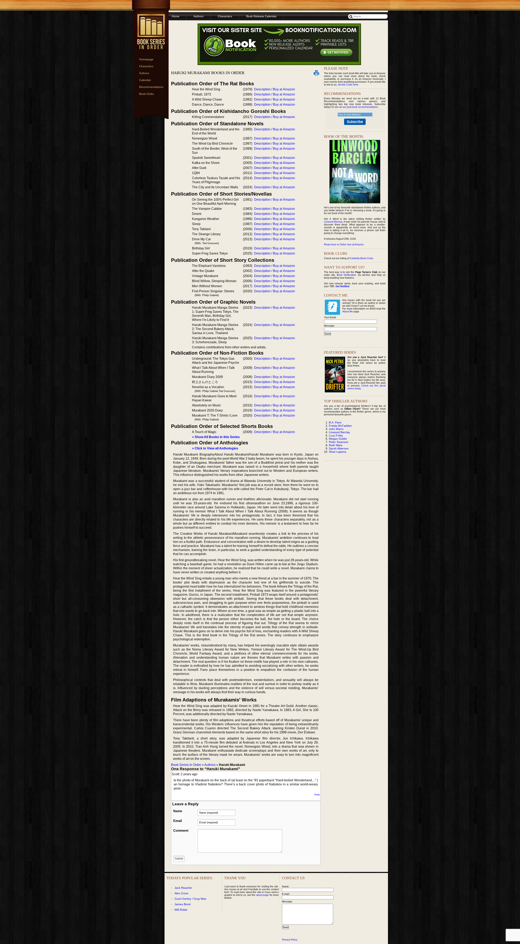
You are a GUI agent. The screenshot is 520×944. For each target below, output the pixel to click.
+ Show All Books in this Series (216, 437)
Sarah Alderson (339, 448)
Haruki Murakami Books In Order (207, 72)
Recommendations (151, 87)
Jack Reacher (183, 887)
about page (262, 895)
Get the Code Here (348, 84)
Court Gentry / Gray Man (190, 898)
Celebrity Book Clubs (361, 258)
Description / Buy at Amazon (274, 89)
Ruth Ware (335, 445)
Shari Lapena (337, 451)
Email (177, 821)
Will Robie (180, 909)
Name (177, 811)
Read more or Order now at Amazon (344, 244)
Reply (317, 794)
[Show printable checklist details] (316, 72)
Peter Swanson (338, 442)
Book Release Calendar (261, 16)
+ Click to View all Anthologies (215, 448)
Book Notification (346, 275)
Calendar (145, 80)
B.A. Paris (335, 422)
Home (175, 16)
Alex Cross (181, 893)
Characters (146, 66)
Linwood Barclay (333, 221)
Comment (180, 830)
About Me (347, 311)
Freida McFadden (340, 425)
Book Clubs (146, 93)
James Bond (182, 904)
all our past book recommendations (358, 107)
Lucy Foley (336, 435)
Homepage (146, 59)
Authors (144, 73)
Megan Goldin (338, 438)
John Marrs (336, 429)
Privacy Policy (289, 939)
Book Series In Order (186, 764)
